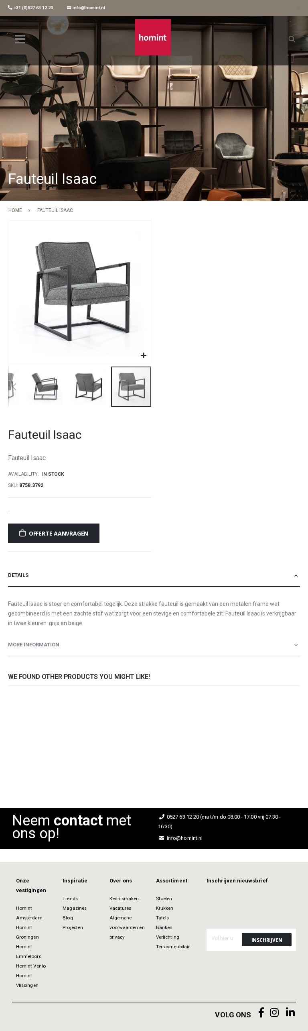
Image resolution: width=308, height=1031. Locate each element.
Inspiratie (75, 881)
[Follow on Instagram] (274, 1012)
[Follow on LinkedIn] (290, 1012)
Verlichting (167, 937)
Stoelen (164, 898)
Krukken (164, 908)
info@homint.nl (88, 7)
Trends (70, 898)
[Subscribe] (266, 940)
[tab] (154, 575)
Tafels (162, 918)
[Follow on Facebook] (261, 1012)
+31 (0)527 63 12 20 (32, 7)
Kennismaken (124, 898)
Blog (68, 918)
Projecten (73, 927)
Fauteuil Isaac (120, 742)
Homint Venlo (31, 966)
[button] (144, 356)
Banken (164, 927)
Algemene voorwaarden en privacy (127, 927)
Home (15, 210)
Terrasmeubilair (173, 946)
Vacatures (120, 908)
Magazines (75, 908)
